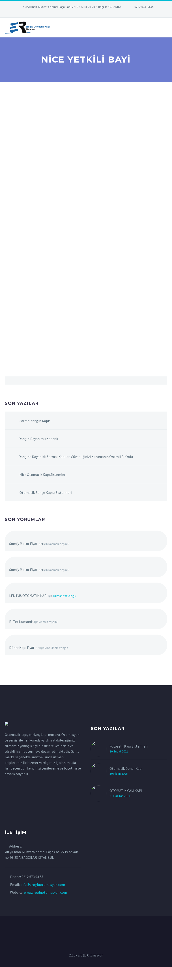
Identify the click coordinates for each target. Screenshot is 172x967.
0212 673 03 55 (144, 7)
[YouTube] (99, 13)
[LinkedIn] (72, 13)
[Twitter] (79, 13)
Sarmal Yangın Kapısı (35, 420)
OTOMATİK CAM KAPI (126, 790)
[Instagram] (86, 13)
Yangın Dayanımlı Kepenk (38, 438)
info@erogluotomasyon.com (42, 884)
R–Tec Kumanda (21, 621)
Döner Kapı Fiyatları (24, 647)
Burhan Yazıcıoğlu (64, 596)
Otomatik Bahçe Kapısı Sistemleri (45, 492)
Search (162, 380)
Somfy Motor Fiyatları (26, 543)
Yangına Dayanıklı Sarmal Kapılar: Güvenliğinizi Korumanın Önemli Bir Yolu (76, 456)
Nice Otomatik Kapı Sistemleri (42, 474)
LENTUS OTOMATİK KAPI (28, 595)
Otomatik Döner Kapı (126, 768)
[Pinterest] (92, 13)
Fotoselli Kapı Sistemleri (129, 746)
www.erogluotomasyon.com (45, 892)
